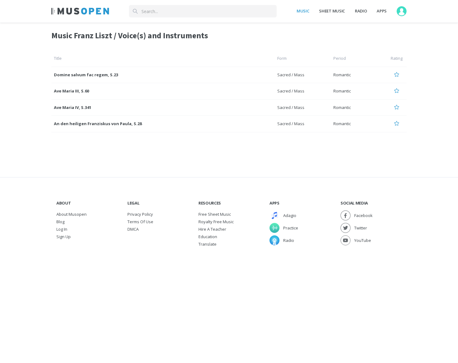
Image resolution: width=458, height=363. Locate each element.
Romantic (342, 75)
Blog (60, 221)
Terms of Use (140, 221)
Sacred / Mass (290, 75)
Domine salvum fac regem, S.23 (86, 75)
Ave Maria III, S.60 (71, 91)
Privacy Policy (140, 214)
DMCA (133, 229)
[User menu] (402, 11)
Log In (61, 229)
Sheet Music (332, 11)
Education (207, 236)
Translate (207, 244)
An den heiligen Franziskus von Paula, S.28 (98, 123)
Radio (361, 11)
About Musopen (71, 214)
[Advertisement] (229, 294)
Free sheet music (214, 214)
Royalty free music (216, 221)
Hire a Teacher (212, 229)
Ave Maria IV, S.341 (72, 107)
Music (303, 11)
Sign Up (63, 236)
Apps (382, 11)
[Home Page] (80, 11)
